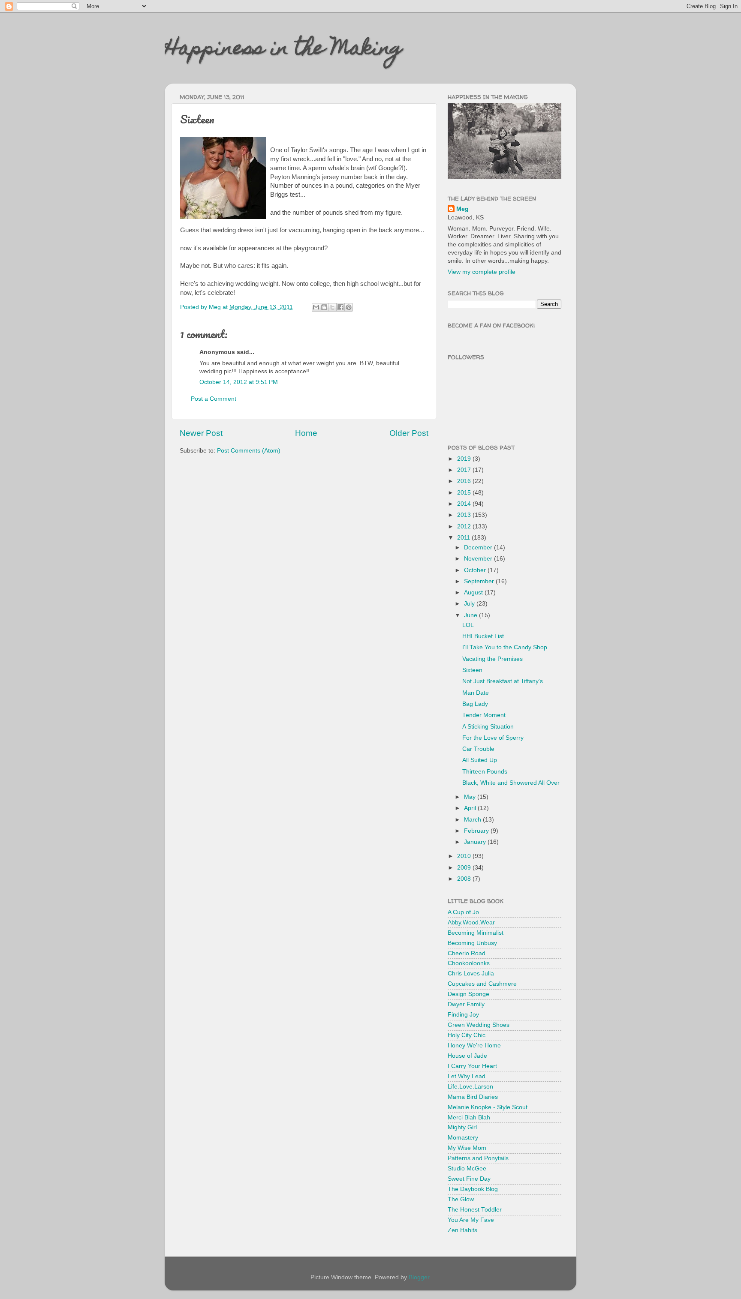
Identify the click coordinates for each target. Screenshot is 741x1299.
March (473, 819)
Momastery (463, 1137)
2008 (465, 879)
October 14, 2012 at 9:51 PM (238, 382)
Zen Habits (462, 1230)
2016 (465, 481)
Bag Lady (475, 704)
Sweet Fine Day (469, 1179)
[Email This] (316, 307)
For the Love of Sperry (493, 738)
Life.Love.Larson (470, 1086)
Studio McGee (467, 1168)
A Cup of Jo (463, 912)
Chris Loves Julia (471, 973)
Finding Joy (463, 1014)
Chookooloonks (469, 963)
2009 (465, 867)
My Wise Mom (467, 1148)
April (471, 808)
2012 (465, 526)
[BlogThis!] (324, 307)
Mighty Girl (462, 1127)
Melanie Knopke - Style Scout (487, 1107)
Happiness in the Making (283, 50)
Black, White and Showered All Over (511, 783)
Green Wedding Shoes (478, 1025)
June (471, 615)
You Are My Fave (471, 1220)
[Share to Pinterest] (348, 307)
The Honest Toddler (475, 1209)
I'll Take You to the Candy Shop (504, 647)
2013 (465, 515)
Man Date (475, 693)
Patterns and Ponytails (478, 1158)
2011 (464, 537)
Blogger (419, 1277)
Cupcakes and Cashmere (482, 984)
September (480, 581)
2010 (465, 856)
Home (306, 433)
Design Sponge (468, 994)
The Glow (461, 1199)
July (470, 603)
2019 (465, 459)
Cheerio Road (466, 953)
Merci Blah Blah (469, 1117)
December (479, 547)
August (474, 592)
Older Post (408, 433)
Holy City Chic (466, 1035)
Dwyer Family (466, 1004)
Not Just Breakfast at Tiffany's (502, 681)
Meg (462, 209)
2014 (465, 504)
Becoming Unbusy (472, 943)
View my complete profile (481, 272)
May (470, 797)
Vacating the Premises (492, 659)
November (479, 558)
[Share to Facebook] (340, 307)
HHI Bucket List (483, 636)
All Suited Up (479, 760)
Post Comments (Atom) (248, 450)
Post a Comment (213, 399)
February (477, 831)
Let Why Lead (466, 1076)
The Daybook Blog (473, 1189)
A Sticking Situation (488, 726)
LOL (468, 625)
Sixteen (472, 670)
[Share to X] (332, 307)
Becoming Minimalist (475, 933)
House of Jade (467, 1056)
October (476, 570)
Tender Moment (484, 715)
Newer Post (201, 433)
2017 (465, 470)
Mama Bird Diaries (473, 1097)
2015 (465, 492)
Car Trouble (478, 749)
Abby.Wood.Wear (471, 922)
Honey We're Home (474, 1045)
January (476, 842)
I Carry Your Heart (472, 1066)
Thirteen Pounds (484, 771)
